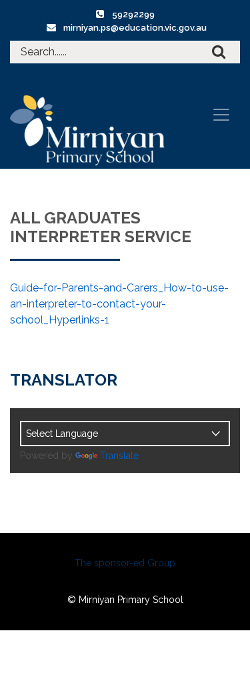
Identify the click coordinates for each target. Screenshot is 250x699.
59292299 (133, 14)
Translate (119, 455)
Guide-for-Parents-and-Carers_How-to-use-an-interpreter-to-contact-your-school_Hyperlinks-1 (119, 303)
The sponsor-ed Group (125, 563)
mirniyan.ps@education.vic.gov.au (135, 28)
